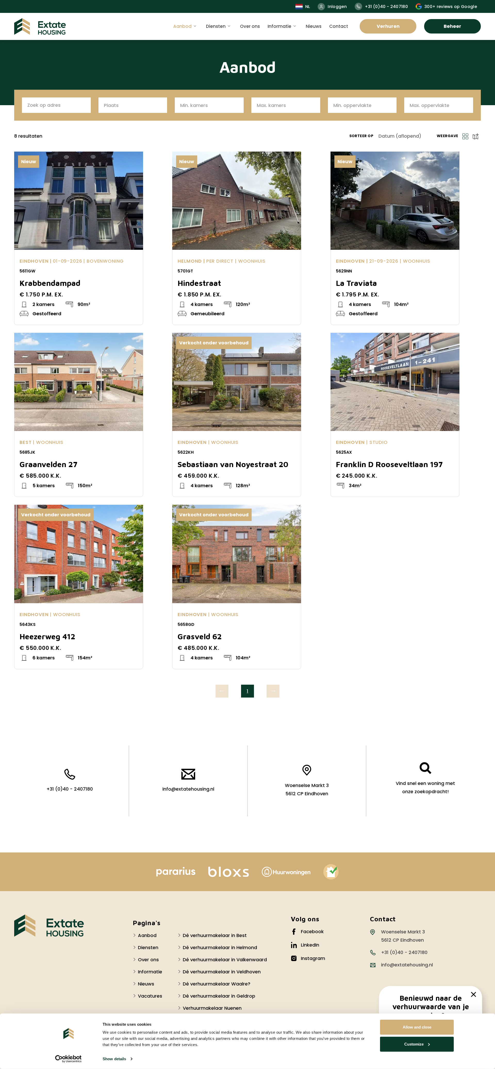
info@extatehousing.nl (188, 789)
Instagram (313, 958)
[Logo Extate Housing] (49, 925)
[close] (473, 994)
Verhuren (388, 26)
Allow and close (417, 1027)
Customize (414, 1044)
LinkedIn (310, 945)
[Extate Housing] (40, 26)
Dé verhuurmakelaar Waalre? (216, 984)
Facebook (312, 931)
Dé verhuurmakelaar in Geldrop (219, 996)
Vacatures (150, 996)
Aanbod (182, 26)
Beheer (452, 26)
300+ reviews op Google (450, 7)
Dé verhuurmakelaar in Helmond (220, 947)
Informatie (279, 26)
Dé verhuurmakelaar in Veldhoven (222, 971)
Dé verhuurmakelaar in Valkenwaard (225, 959)
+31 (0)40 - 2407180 (386, 7)
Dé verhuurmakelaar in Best (215, 935)
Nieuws (313, 26)
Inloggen (337, 7)
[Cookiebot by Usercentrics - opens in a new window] (68, 1059)
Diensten (216, 26)
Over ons (250, 26)
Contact (338, 26)
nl (307, 7)
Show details (114, 1059)
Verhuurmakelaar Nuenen (212, 1008)
